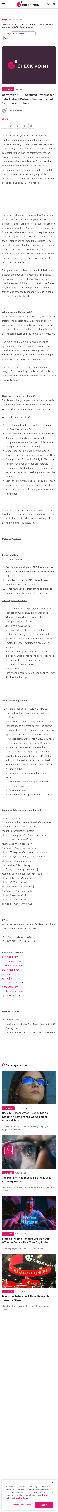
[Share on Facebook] (4, 126)
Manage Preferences (22, 1504)
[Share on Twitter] (10, 126)
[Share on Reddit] (24, 126)
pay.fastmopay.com (12, 965)
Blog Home (6, 19)
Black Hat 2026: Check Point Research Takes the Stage (25, 1298)
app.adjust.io (9, 974)
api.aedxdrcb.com (11, 995)
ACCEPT (44, 1504)
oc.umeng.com (10, 956)
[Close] (53, 1483)
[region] (29, 1495)
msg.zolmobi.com (11, 961)
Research (17, 19)
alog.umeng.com (11, 969)
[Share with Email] (31, 126)
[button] (49, 4)
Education (8, 1108)
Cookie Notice (22, 1497)
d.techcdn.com (10, 986)
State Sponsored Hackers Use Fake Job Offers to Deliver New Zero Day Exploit (26, 1240)
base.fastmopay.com (13, 982)
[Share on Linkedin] (17, 126)
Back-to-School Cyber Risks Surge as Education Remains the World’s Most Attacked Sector (25, 1116)
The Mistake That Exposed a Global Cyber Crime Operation (27, 1179)
